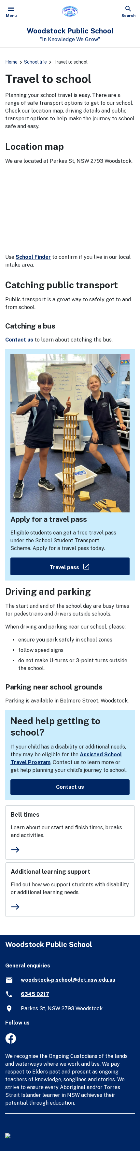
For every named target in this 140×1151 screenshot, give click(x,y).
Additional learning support (50, 871)
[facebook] (10, 1042)
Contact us (19, 340)
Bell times (25, 814)
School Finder (33, 257)
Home (11, 62)
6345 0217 (35, 994)
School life (35, 62)
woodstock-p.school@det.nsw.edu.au (68, 980)
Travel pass (89, 566)
